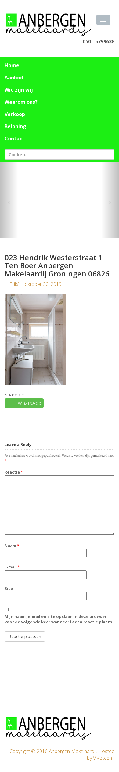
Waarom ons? (21, 102)
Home (12, 65)
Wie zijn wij (19, 89)
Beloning (15, 126)
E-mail (12, 567)
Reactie (14, 472)
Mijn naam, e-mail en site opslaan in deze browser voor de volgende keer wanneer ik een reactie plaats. (59, 619)
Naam (12, 545)
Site (9, 588)
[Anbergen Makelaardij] (49, 24)
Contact (14, 138)
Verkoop (15, 114)
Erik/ (35, 284)
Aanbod (14, 77)
